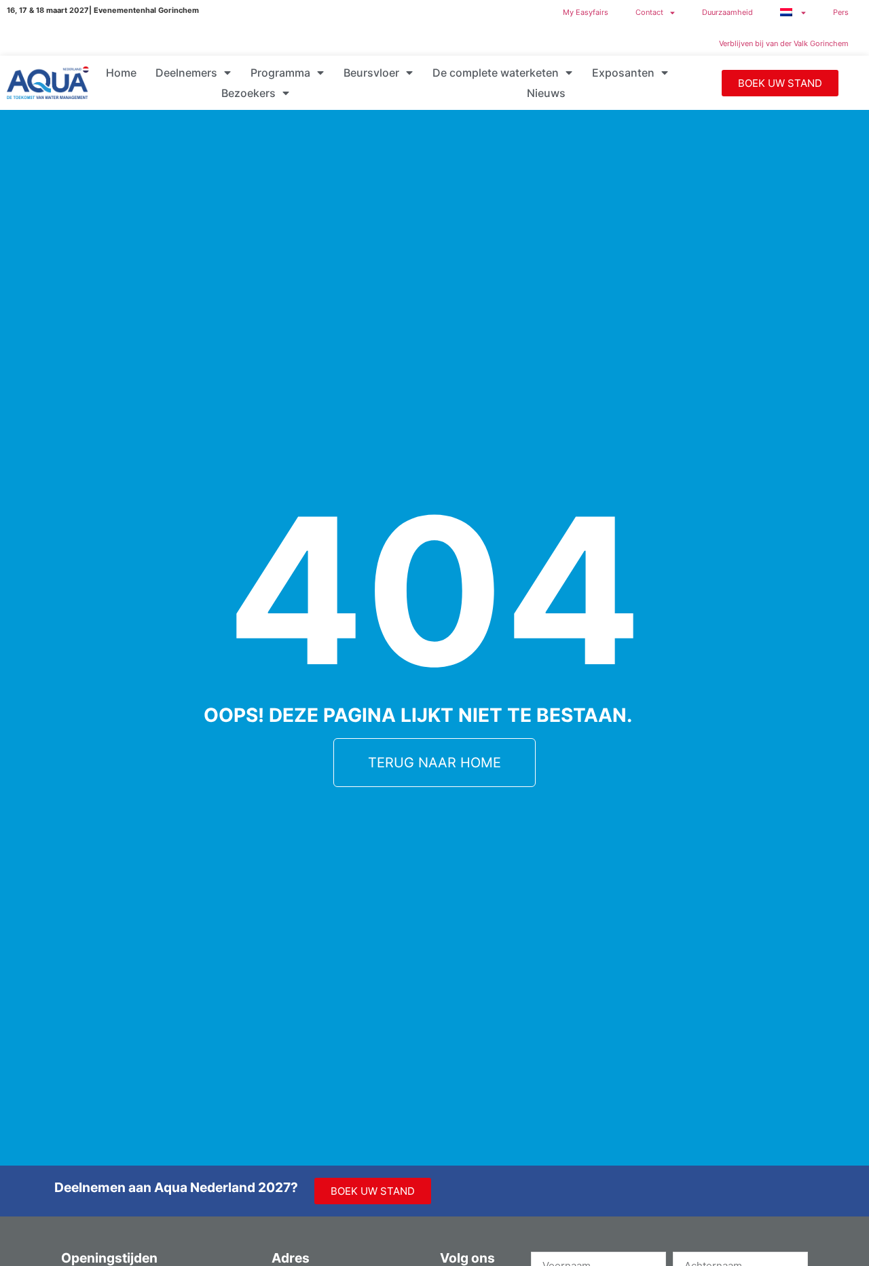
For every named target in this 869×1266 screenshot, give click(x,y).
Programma (280, 72)
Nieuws (546, 93)
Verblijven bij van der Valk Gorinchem (784, 43)
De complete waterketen (495, 72)
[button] (780, 83)
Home (121, 72)
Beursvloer (371, 72)
